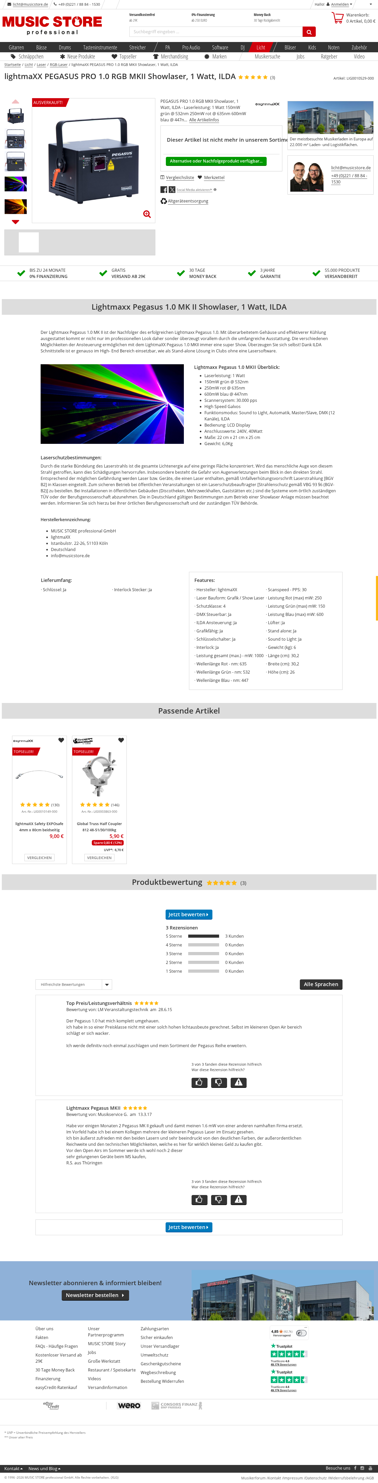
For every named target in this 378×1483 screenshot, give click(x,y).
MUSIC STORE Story (106, 1343)
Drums (65, 47)
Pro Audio (191, 47)
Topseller (128, 56)
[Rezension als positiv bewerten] (200, 1083)
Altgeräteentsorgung (188, 201)
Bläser (290, 47)
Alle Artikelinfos (204, 120)
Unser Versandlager (160, 1346)
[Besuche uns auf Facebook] (355, 1468)
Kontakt (12, 1468)
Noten (333, 47)
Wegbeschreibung (158, 1372)
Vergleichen (39, 857)
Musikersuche (267, 56)
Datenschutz (316, 1478)
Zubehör (359, 47)
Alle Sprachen (321, 984)
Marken (219, 56)
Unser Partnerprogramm (106, 1332)
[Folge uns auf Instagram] (362, 1468)
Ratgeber (329, 56)
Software (220, 47)
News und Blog (43, 1468)
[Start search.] (309, 32)
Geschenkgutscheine (161, 1364)
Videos (94, 1379)
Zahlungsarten (155, 1329)
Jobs (300, 56)
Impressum (293, 1478)
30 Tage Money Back (55, 1370)
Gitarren (16, 47)
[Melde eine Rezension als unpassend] (239, 1083)
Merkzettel (214, 177)
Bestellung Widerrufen (162, 1381)
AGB (370, 1478)
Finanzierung (47, 1379)
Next (15, 221)
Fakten (41, 1337)
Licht (261, 47)
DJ (242, 47)
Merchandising (174, 56)
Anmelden (340, 4)
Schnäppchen (31, 56)
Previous (15, 100)
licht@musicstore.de (30, 4)
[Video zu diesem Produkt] (29, 242)
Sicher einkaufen (157, 1337)
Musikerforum (253, 1478)
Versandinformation (107, 1387)
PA (167, 47)
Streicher (137, 47)
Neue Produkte (81, 56)
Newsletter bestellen (92, 1295)
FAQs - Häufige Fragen (56, 1346)
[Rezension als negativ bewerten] (219, 1083)
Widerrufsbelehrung (346, 1478)
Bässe (41, 47)
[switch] (301, 1333)
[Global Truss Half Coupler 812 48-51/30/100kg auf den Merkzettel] (121, 740)
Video (359, 56)
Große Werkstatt (104, 1361)
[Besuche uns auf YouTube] (371, 1468)
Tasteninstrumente (100, 47)
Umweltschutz (154, 1355)
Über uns (44, 1329)
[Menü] (306, 1329)
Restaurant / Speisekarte (112, 1370)
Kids (312, 47)
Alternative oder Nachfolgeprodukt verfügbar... (216, 161)
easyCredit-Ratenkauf (56, 1387)
